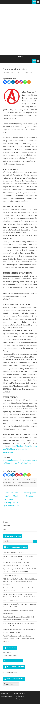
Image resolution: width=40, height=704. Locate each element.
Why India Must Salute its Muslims (15, 552)
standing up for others (15, 485)
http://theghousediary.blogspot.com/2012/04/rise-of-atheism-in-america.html (20, 449)
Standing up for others (12, 480)
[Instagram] (21, 82)
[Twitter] (9, 82)
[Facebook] (5, 82)
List (4, 529)
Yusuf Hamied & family (11, 575)
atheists (26, 480)
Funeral (31, 480)
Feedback (6, 526)
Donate (5, 522)
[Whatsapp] (25, 82)
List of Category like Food (20, 482)
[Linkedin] (13, 82)
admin (6, 72)
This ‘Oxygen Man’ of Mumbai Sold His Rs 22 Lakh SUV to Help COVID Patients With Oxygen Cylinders (20, 581)
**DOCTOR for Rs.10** (11, 601)
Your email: (7, 652)
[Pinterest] (17, 82)
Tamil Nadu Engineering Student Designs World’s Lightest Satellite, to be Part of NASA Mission (18, 638)
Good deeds (7, 482)
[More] (29, 82)
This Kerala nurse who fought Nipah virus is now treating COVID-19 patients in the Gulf (11, 499)
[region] (20, 29)
